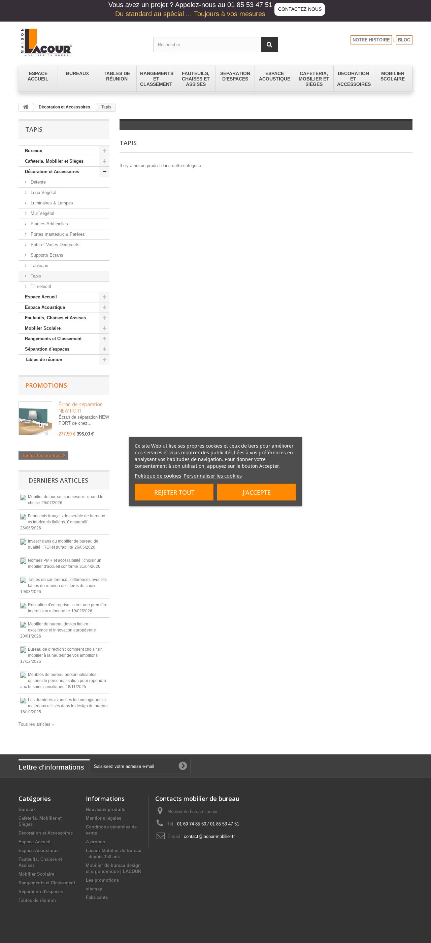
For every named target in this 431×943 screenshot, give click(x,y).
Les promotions (102, 880)
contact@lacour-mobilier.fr (209, 836)
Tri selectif (40, 286)
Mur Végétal (41, 213)
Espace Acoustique (45, 307)
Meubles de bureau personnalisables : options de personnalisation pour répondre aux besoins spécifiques (63, 680)
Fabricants (97, 897)
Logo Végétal (42, 192)
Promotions (46, 385)
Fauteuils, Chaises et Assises (55, 317)
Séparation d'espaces (47, 349)
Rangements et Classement (53, 338)
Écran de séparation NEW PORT (81, 407)
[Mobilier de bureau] (81, 42)
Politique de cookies (158, 475)
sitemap (94, 888)
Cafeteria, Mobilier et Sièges (54, 161)
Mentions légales (103, 818)
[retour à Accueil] (25, 107)
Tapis (35, 276)
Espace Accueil (41, 296)
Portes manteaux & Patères (57, 234)
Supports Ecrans (46, 255)
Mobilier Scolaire (43, 328)
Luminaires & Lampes (51, 202)
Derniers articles (58, 480)
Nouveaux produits (105, 809)
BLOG (404, 39)
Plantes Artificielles (48, 223)
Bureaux (33, 150)
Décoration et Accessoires (64, 107)
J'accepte (257, 492)
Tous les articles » (36, 724)
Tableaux (38, 265)
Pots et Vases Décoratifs (54, 244)
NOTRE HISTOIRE (371, 39)
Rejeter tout (174, 492)
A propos (95, 841)
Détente (37, 182)
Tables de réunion (43, 359)
